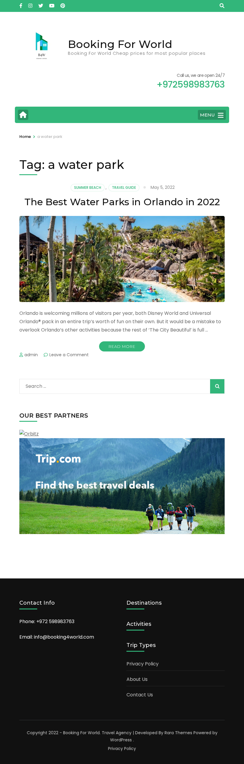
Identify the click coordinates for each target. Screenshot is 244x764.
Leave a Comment (69, 355)
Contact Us (139, 694)
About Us (137, 679)
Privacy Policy (142, 663)
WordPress (121, 740)
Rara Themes (178, 733)
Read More (122, 346)
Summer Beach (87, 187)
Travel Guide (124, 187)
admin (31, 355)
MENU (207, 115)
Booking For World (120, 44)
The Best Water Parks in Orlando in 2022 (122, 202)
